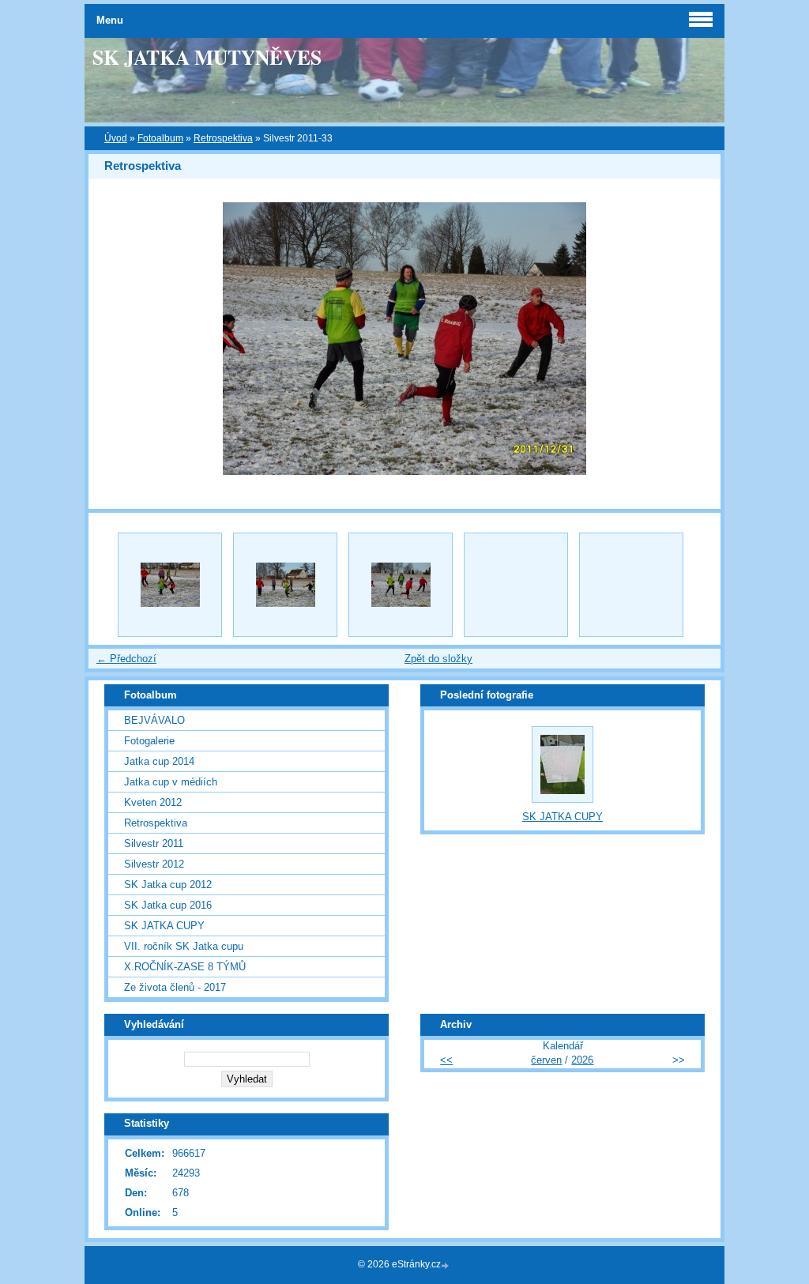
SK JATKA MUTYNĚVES (207, 57)
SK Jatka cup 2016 (168, 905)
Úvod (115, 138)
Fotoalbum (160, 138)
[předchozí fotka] (114, 338)
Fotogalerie (149, 741)
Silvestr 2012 (154, 864)
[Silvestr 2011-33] (400, 584)
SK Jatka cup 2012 (168, 885)
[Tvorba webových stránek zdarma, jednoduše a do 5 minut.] (446, 1265)
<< (446, 1060)
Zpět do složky (438, 659)
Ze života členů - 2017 (175, 987)
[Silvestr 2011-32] (285, 584)
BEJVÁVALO (154, 720)
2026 (582, 1060)
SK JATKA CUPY (164, 926)
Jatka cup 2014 (159, 761)
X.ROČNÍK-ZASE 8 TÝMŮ (185, 967)
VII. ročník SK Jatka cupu (183, 946)
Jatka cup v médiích (170, 782)
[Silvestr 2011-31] (170, 584)
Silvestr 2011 (153, 843)
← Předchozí (126, 659)
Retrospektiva (223, 138)
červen (546, 1060)
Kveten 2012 (153, 802)
